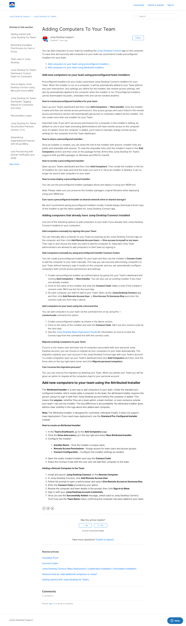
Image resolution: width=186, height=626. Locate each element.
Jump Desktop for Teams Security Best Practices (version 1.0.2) (23, 126)
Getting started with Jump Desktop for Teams (23, 36)
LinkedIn (52, 508)
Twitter (48, 508)
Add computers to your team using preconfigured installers (78, 64)
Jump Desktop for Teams (45, 16)
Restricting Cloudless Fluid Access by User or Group (23, 48)
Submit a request (156, 5)
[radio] (85, 525)
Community (138, 5)
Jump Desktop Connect (109, 50)
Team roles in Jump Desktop (20, 61)
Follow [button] (138, 38)
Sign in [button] (170, 5)
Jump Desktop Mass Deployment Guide (77, 332)
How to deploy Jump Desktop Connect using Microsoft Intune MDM (23, 87)
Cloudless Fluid (50, 557)
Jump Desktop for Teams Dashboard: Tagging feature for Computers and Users (23, 103)
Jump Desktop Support (19, 16)
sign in (52, 603)
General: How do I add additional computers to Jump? (69, 574)
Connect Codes (50, 563)
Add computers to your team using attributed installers (76, 67)
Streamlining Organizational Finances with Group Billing (23, 140)
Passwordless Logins (21, 115)
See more (14, 164)
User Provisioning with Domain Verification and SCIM (22, 154)
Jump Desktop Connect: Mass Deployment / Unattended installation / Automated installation (89, 568)
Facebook (44, 508)
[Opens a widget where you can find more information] (175, 621)
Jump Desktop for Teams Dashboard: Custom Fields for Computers (23, 73)
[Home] (12, 6)
